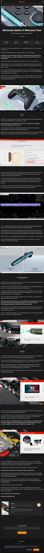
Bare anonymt (29, 549)
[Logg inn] (2, 2)
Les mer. (23, 547)
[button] (22, 530)
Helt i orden (36, 549)
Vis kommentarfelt (22, 532)
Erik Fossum (22, 36)
